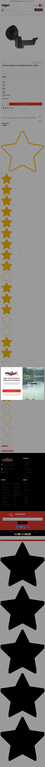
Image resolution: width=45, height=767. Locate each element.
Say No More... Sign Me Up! (12, 390)
